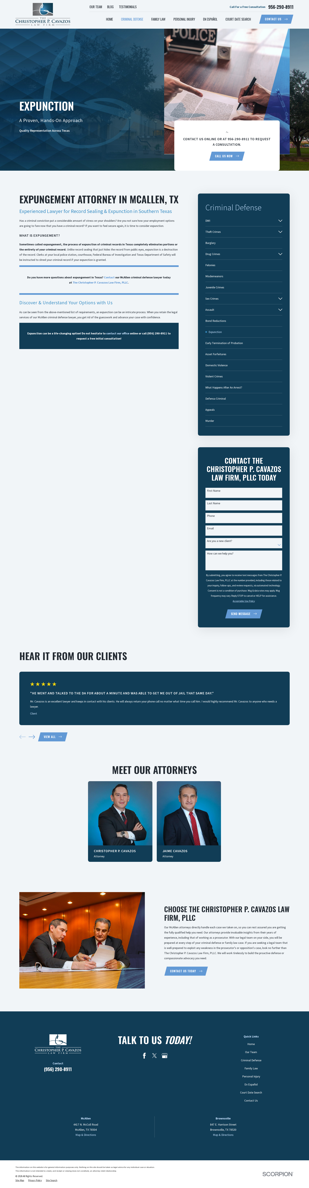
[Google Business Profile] (165, 1056)
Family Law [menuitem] (158, 19)
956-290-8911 (281, 7)
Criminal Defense (251, 1060)
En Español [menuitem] (210, 19)
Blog (110, 6)
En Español (251, 1084)
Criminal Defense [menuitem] (132, 19)
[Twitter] (154, 1056)
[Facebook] (144, 1056)
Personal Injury (251, 1076)
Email (210, 528)
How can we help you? (220, 553)
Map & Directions (85, 1135)
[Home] (42, 14)
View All (50, 737)
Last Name (213, 503)
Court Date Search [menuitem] (238, 19)
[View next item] (32, 737)
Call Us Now (224, 156)
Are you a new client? (219, 541)
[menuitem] (241, 220)
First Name (213, 490)
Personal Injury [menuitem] (184, 19)
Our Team (95, 6)
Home (251, 1044)
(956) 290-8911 (58, 1069)
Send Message (240, 614)
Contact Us (273, 19)
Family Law (251, 1068)
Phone (211, 516)
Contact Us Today (183, 971)
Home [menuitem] (109, 19)
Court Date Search (251, 1092)
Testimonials (128, 6)
